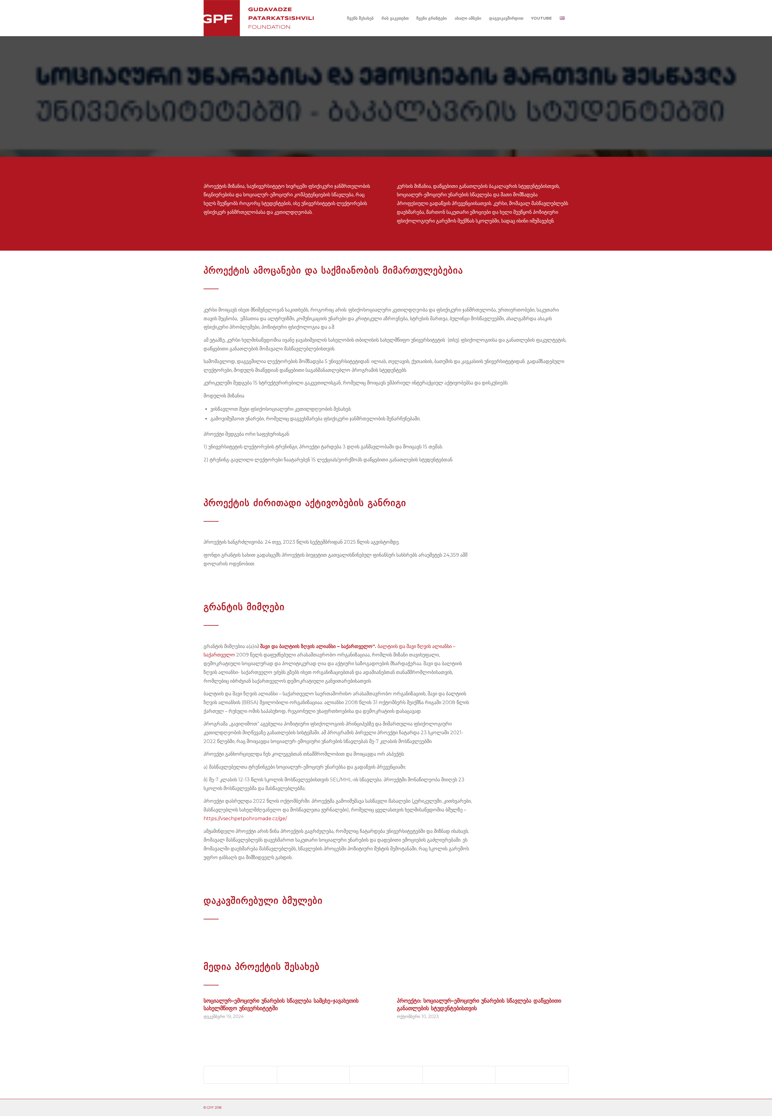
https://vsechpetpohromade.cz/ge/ (245, 818)
